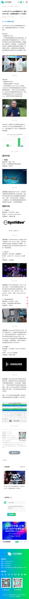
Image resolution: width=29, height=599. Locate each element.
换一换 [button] (23, 466)
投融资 (12, 6)
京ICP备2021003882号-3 (21, 594)
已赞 (15, 452)
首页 (8, 6)
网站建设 (18, 596)
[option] (14, 480)
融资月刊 (17, 6)
